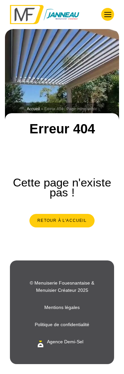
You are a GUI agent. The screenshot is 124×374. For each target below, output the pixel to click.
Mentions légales (62, 307)
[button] (107, 14)
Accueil (33, 109)
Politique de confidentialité (62, 324)
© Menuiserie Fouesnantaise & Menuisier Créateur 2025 (62, 286)
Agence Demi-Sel (65, 341)
